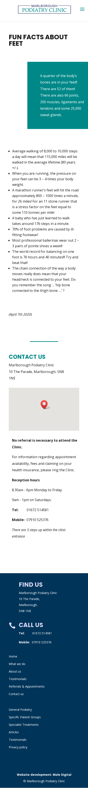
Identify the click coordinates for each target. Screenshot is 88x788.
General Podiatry (20, 710)
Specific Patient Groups (25, 717)
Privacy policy (18, 747)
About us (15, 671)
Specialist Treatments (24, 725)
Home (13, 656)
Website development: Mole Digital (44, 775)
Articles (14, 732)
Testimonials (17, 679)
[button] (45, 404)
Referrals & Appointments (27, 686)
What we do (17, 664)
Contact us (16, 694)
